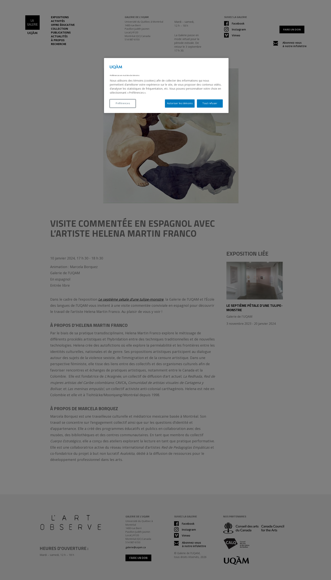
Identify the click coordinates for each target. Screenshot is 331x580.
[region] (166, 85)
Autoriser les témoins (180, 103)
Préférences (123, 103)
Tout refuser (209, 103)
